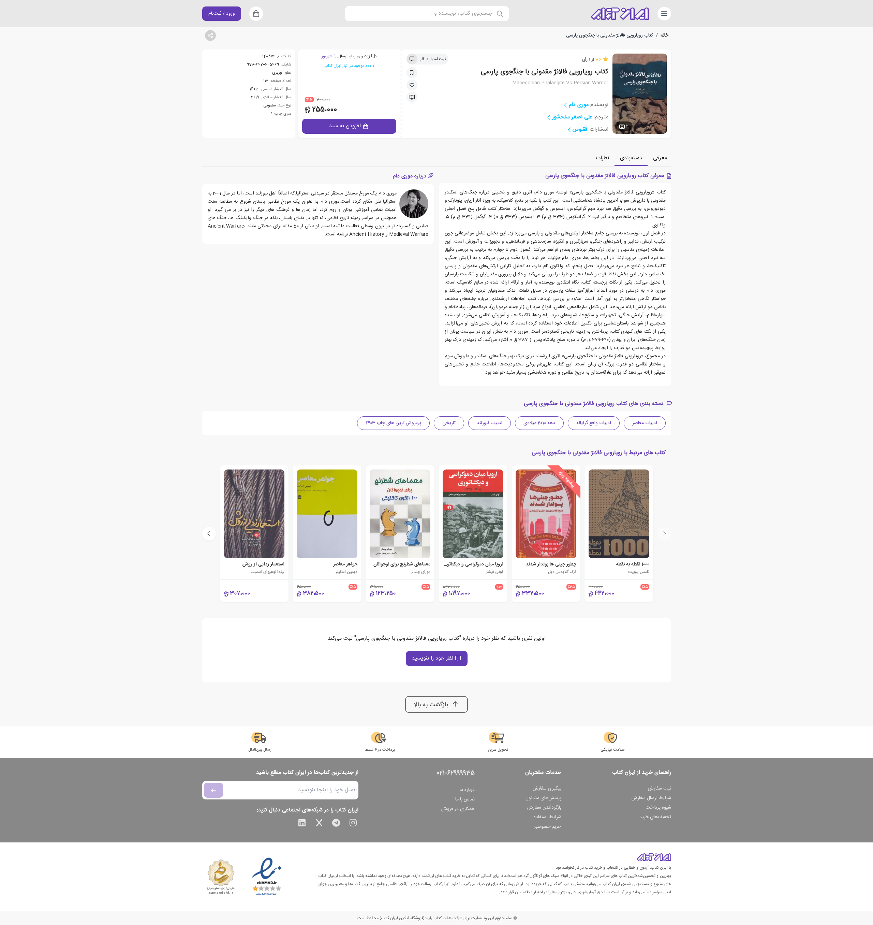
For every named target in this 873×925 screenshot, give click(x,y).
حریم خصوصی (547, 827)
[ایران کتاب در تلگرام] (336, 824)
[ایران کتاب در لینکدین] (302, 824)
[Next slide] (209, 533)
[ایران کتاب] (620, 14)
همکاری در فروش (458, 809)
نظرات (602, 158)
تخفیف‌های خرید (655, 817)
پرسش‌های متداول (543, 798)
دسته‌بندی (631, 158)
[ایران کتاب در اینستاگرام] (353, 824)
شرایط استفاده (547, 817)
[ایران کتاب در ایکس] (319, 824)
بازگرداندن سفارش (544, 808)
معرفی (660, 158)
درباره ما (467, 790)
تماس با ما (465, 799)
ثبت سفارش (659, 788)
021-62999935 (455, 773)
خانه (664, 35)
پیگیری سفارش (547, 788)
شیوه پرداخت (658, 808)
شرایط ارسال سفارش (651, 798)
